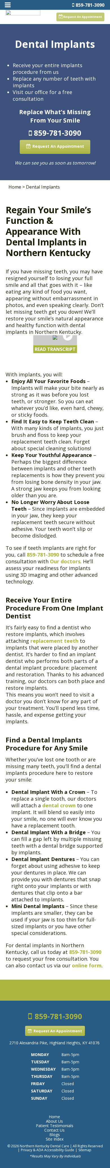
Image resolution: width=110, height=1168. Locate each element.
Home (14, 187)
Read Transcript (55, 349)
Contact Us (54, 1130)
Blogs (54, 1134)
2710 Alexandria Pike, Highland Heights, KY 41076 (54, 1042)
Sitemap (84, 1150)
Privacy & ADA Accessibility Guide (47, 1150)
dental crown (59, 805)
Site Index (54, 1139)
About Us (54, 1121)
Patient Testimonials (54, 1126)
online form (87, 965)
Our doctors (65, 561)
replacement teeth (55, 640)
